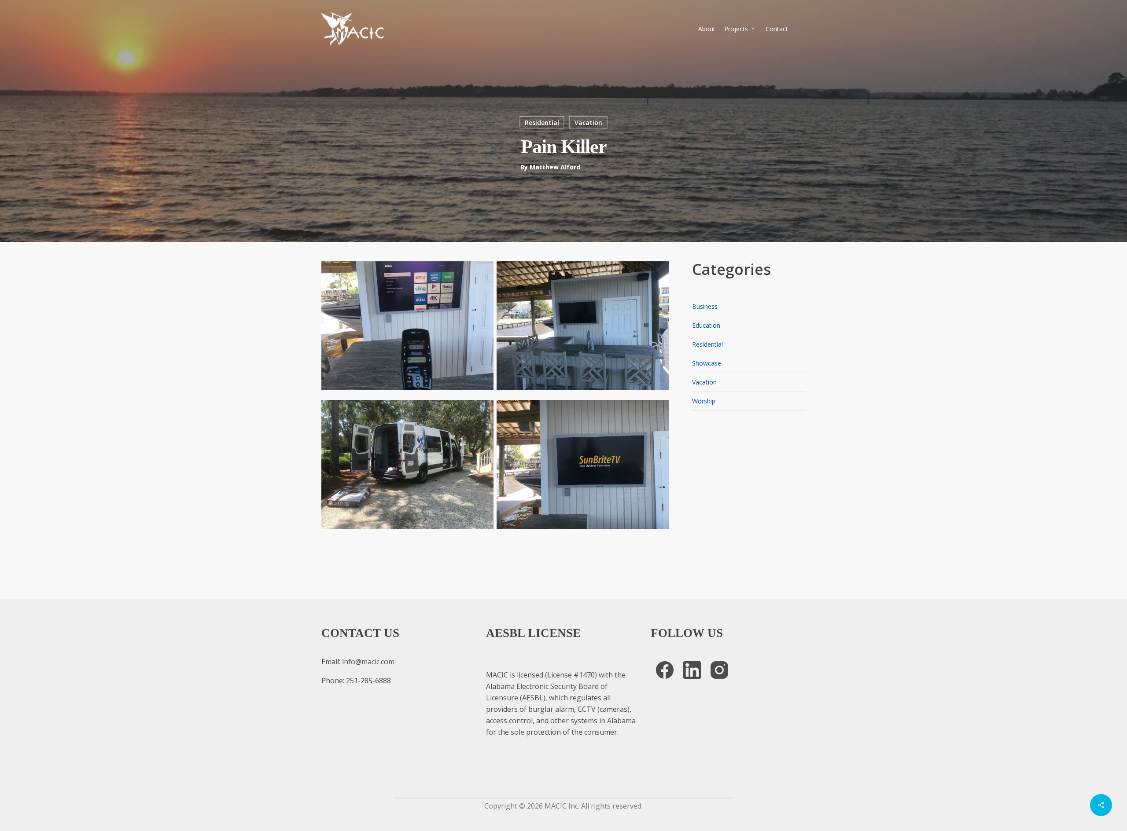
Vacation (588, 122)
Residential (542, 122)
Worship (703, 401)
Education (706, 325)
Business (705, 306)
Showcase (706, 363)
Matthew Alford (555, 167)
